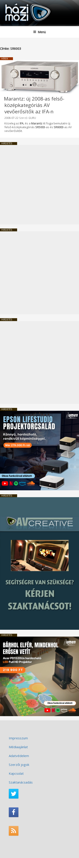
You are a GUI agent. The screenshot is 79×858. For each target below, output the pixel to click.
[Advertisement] (39, 184)
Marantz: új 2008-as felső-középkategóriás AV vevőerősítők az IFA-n (34, 105)
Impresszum (18, 738)
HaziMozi (14, 3)
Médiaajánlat (18, 747)
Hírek (4, 58)
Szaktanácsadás (21, 782)
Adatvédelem (19, 755)
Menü (42, 32)
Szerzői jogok (19, 764)
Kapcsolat (16, 773)
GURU (32, 118)
